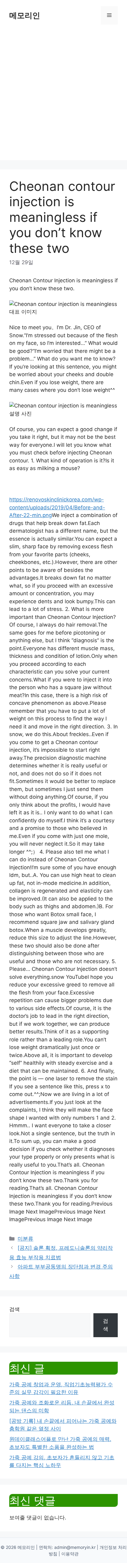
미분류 (25, 1239)
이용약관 (70, 1553)
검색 (14, 1309)
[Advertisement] (63, 97)
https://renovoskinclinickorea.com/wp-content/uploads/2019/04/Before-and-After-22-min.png (57, 507)
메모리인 (24, 15)
